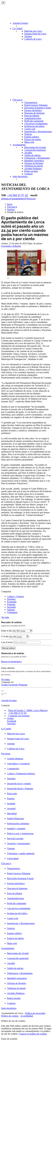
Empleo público (31, 137)
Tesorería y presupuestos (18, 843)
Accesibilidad (26, 1016)
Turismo (28, 36)
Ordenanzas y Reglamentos (37, 158)
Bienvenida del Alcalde (35, 147)
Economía (11, 601)
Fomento (11, 604)
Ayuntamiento (19, 144)
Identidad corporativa (34, 160)
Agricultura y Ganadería (18, 763)
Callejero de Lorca (33, 39)
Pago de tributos (31, 115)
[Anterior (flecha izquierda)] (2, 693)
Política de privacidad (35, 1013)
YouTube (11, 723)
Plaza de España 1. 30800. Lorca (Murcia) (28, 710)
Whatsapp (22, 684)
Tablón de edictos (32, 155)
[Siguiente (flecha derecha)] (5, 693)
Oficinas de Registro (33, 163)
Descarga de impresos (34, 113)
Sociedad (11, 607)
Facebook (13, 684)
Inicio (9, 204)
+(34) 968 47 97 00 (17, 713)
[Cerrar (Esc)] (2, 690)
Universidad (12, 858)
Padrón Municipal (15, 818)
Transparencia (30, 102)
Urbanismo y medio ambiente (20, 853)
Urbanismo (12, 612)
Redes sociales (31, 171)
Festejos (11, 798)
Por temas (5, 753)
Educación (12, 793)
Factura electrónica (33, 110)
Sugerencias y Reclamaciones (38, 131)
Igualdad (11, 803)
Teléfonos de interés (33, 166)
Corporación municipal (35, 150)
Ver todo (5, 617)
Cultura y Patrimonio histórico (21, 773)
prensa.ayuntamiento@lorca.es (18, 198)
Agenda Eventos (20, 23)
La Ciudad (17, 28)
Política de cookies (10, 1016)
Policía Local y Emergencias (20, 833)
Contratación (13, 768)
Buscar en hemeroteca (11, 661)
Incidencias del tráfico (34, 126)
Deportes (11, 599)
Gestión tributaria (15, 758)
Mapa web (29, 142)
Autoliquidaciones (32, 118)
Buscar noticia (8, 648)
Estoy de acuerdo (9, 1039)
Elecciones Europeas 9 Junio (37, 107)
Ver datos (5, 679)
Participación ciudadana (18, 823)
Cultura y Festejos (15, 596)
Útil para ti (17, 100)
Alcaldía (28, 152)
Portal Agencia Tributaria (36, 105)
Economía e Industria (11, 246)
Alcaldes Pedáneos (33, 168)
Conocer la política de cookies (33, 1034)
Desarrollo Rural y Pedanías (20, 788)
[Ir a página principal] (18, 13)
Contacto (28, 174)
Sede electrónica (20, 176)
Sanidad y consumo (16, 828)
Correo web (29, 129)
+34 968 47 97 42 (17, 195)
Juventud (11, 808)
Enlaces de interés (32, 139)
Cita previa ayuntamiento (36, 123)
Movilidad (12, 813)
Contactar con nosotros (19, 715)
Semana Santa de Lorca (35, 33)
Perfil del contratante (33, 121)
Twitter (4, 684)
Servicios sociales (15, 838)
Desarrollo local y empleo (19, 783)
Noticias (28, 134)
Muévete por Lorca (33, 31)
